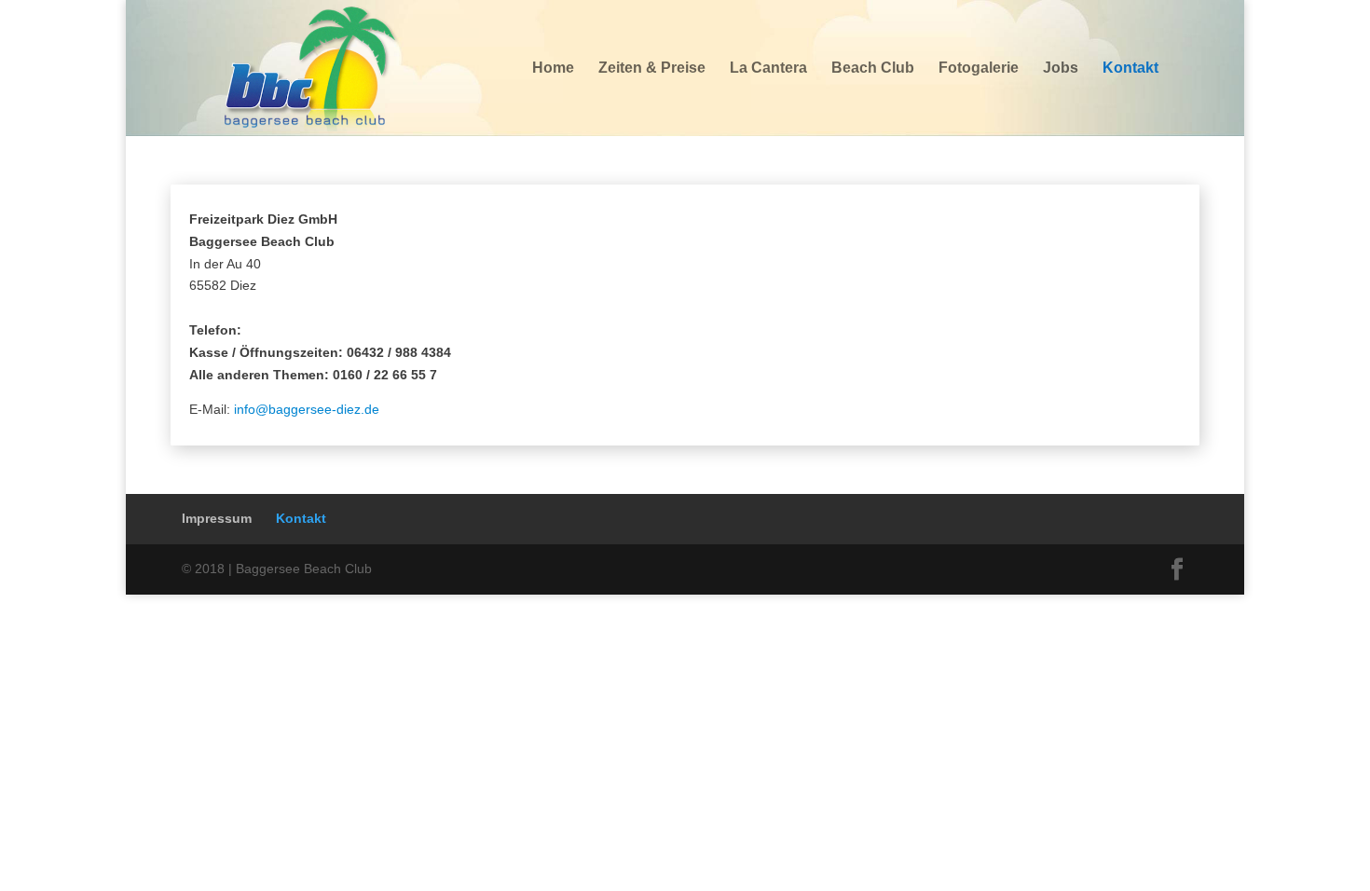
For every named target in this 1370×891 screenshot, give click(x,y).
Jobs (1060, 68)
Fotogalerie (978, 68)
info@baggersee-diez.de (306, 409)
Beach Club (872, 68)
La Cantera (768, 68)
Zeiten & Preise (652, 68)
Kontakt (1130, 68)
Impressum (217, 518)
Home (553, 68)
